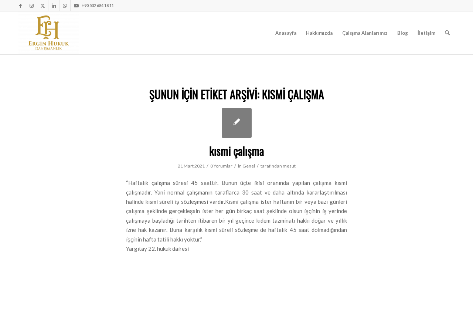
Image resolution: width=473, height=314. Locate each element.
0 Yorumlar (221, 166)
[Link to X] (42, 5)
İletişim (426, 33)
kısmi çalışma (236, 150)
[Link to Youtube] (76, 5)
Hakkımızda (319, 33)
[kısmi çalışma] (237, 123)
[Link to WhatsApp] (64, 5)
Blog (402, 33)
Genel (248, 166)
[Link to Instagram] (31, 5)
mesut (289, 166)
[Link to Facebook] (20, 5)
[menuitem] (447, 32)
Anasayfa (285, 33)
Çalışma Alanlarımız (365, 33)
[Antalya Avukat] (48, 32)
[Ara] (447, 32)
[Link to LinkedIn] (53, 5)
